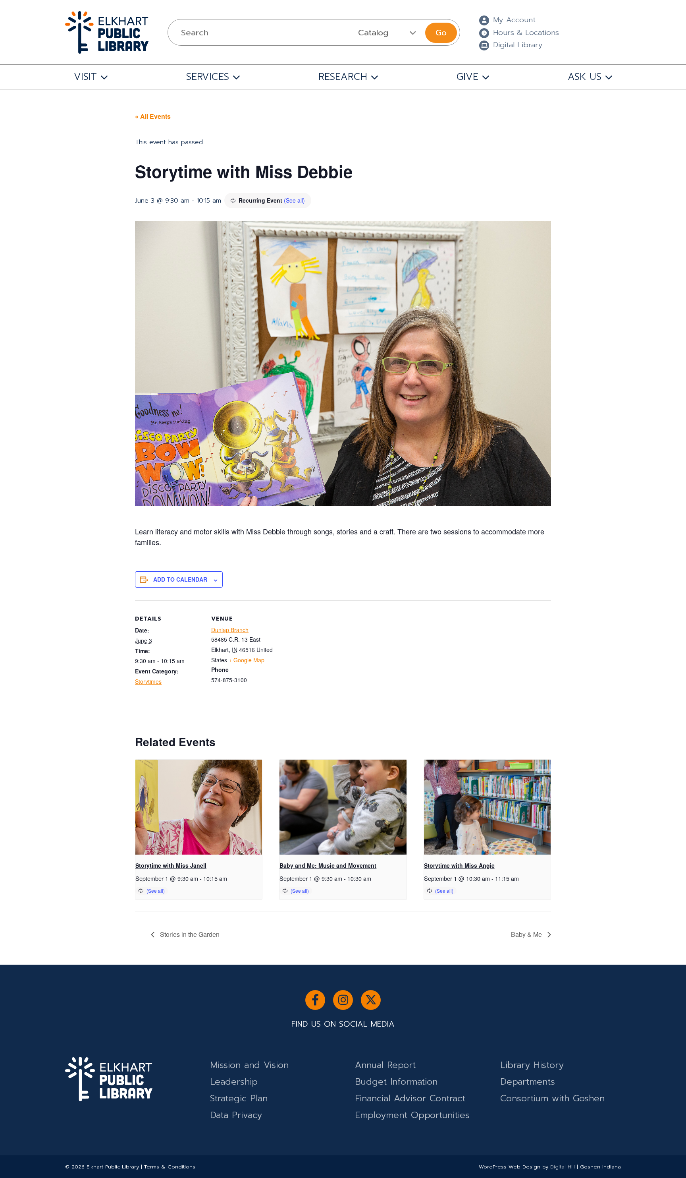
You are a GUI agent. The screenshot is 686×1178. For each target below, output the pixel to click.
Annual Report (385, 1065)
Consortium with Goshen (552, 1098)
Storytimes (148, 681)
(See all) (294, 200)
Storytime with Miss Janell (170, 865)
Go (441, 32)
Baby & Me (527, 934)
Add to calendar (180, 579)
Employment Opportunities (412, 1115)
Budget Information (396, 1081)
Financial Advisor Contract (410, 1098)
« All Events (153, 116)
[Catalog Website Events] (388, 32)
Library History (532, 1065)
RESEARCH (342, 77)
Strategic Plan (239, 1098)
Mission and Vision (249, 1065)
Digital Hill (562, 1166)
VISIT (85, 77)
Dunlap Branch (230, 630)
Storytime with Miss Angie (459, 865)
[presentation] (198, 807)
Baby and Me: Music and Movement (327, 865)
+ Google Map (246, 660)
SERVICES (207, 77)
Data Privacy (236, 1115)
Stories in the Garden (189, 934)
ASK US (584, 77)
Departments (527, 1081)
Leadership (234, 1081)
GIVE (467, 77)
